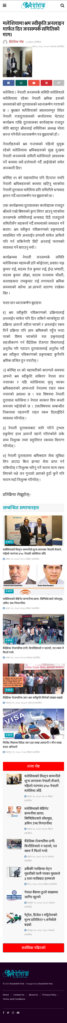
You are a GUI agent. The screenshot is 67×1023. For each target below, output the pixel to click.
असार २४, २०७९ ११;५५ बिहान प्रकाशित (22, 559)
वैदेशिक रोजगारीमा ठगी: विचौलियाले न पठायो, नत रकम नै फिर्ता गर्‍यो (33, 650)
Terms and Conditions (14, 999)
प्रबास (30, 42)
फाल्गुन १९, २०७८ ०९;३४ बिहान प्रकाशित (22, 752)
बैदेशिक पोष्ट (16, 42)
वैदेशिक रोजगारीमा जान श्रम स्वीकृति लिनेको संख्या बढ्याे (32, 697)
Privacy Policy (49, 995)
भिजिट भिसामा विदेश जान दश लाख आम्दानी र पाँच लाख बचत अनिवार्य (32, 744)
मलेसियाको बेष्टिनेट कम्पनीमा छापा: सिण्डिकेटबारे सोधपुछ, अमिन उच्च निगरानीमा (33, 601)
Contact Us (18, 995)
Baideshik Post (17, 984)
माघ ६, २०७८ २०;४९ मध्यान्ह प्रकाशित (48, 46)
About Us (33, 995)
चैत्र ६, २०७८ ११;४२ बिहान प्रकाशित (41, 884)
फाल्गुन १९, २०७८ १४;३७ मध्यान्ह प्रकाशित (23, 703)
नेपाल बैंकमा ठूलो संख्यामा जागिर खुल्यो (41, 895)
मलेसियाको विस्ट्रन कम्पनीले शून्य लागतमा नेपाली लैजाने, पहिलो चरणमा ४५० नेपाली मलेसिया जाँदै (32, 551)
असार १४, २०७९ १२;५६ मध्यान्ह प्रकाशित (22, 658)
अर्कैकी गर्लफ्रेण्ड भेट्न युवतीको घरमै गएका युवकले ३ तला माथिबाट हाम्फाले (42, 874)
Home (6, 995)
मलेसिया (37, 42)
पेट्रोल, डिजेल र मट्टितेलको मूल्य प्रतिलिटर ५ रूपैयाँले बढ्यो (40, 920)
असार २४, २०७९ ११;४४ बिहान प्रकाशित (22, 608)
